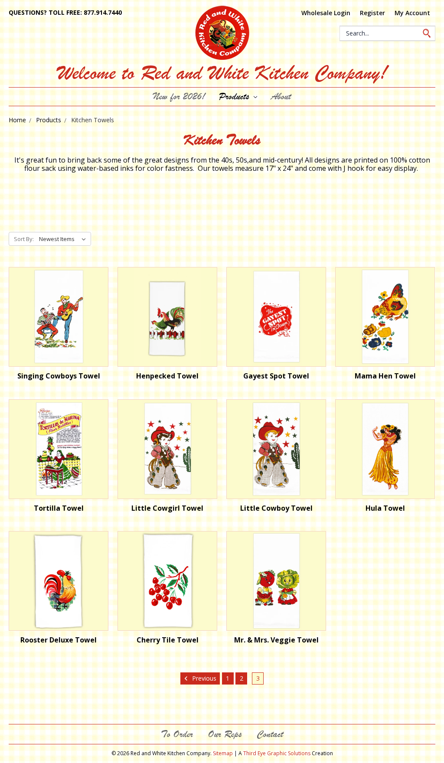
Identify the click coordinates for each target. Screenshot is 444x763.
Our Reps (225, 734)
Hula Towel (385, 508)
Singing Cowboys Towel (58, 376)
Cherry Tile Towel (168, 640)
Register (372, 13)
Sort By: (24, 239)
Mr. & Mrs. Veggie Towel (276, 640)
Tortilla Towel (59, 508)
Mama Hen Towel (385, 376)
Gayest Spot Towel (276, 376)
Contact (270, 734)
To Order (177, 734)
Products (235, 96)
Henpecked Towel (167, 376)
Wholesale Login (325, 13)
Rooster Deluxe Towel (58, 640)
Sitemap (223, 753)
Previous (203, 678)
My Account (412, 13)
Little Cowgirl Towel (167, 508)
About (281, 96)
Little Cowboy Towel (276, 508)
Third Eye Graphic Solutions (276, 753)
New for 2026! (179, 96)
